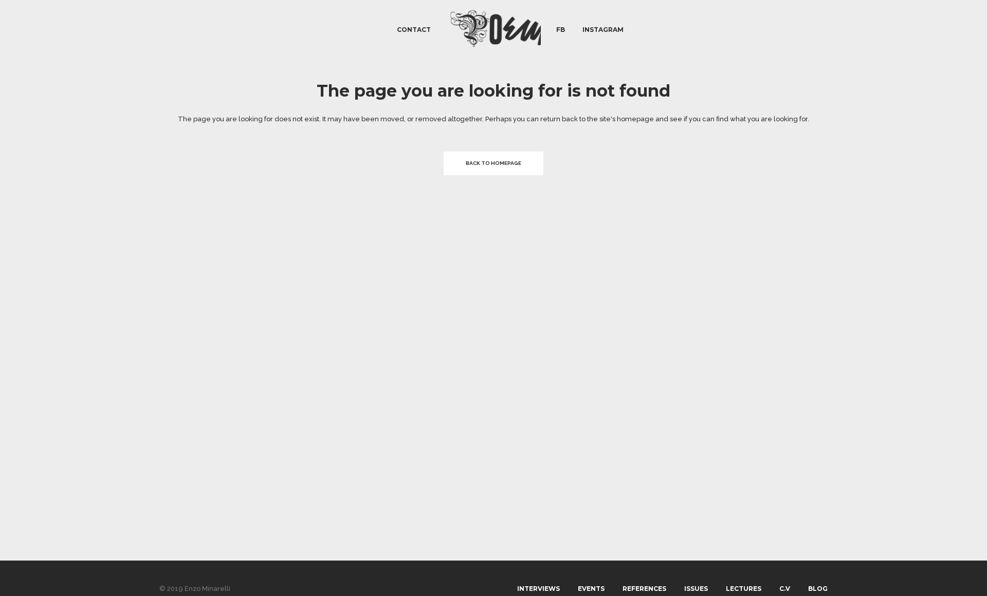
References (644, 588)
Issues (696, 588)
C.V (784, 588)
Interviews (538, 588)
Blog (818, 588)
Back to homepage (493, 163)
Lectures (743, 588)
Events (591, 588)
